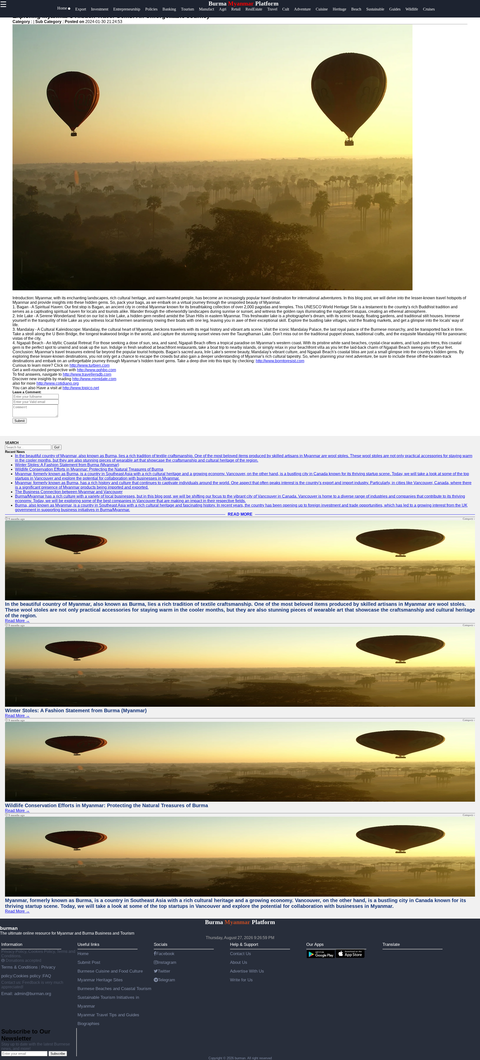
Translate (391, 944)
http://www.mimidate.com (94, 379)
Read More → (17, 621)
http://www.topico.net (80, 388)
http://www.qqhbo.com (96, 370)
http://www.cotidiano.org (57, 383)
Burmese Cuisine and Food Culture (110, 971)
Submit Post (89, 962)
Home (83, 953)
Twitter (164, 971)
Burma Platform (243, 3)
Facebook (165, 953)
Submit (19, 421)
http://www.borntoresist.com (280, 361)
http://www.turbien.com (90, 365)
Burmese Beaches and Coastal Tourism (114, 988)
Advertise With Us (247, 971)
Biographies (89, 1023)
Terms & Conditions (20, 967)
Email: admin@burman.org (26, 993)
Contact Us (240, 953)
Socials (161, 944)
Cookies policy (27, 975)
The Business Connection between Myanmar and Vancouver (68, 492)
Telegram (166, 979)
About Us (238, 962)
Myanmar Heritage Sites (100, 979)
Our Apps (315, 944)
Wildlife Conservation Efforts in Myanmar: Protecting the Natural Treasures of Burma (89, 469)
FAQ (47, 975)
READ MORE (240, 514)
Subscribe (57, 1054)
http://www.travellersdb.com (87, 374)
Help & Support (244, 944)
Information (11, 944)
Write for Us (241, 979)
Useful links (89, 944)
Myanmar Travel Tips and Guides (108, 1014)
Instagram (167, 962)
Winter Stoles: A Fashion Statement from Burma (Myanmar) (67, 465)
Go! (57, 447)
